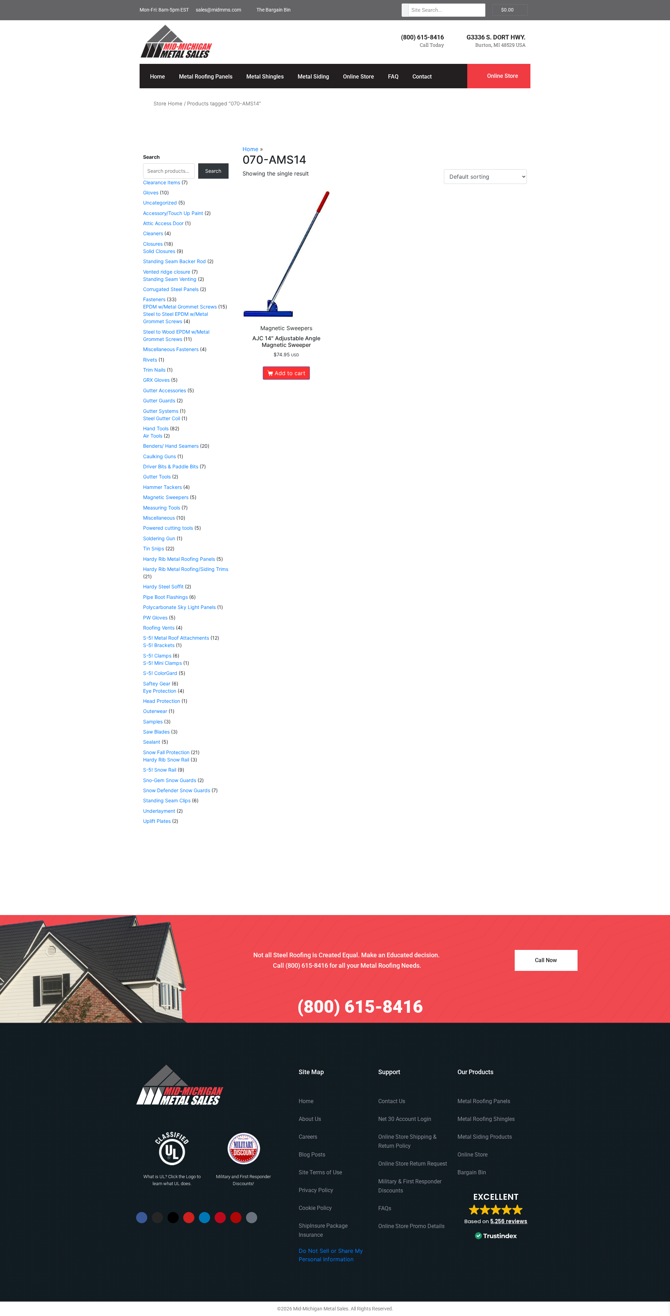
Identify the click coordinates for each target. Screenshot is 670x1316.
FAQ (393, 76)
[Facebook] (141, 1217)
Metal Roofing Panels (205, 76)
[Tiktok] (251, 1217)
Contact (422, 76)
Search (151, 157)
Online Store (358, 76)
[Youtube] (188, 1217)
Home (157, 76)
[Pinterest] (220, 1217)
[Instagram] (157, 1217)
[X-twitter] (173, 1217)
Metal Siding (313, 76)
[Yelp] (235, 1217)
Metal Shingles (265, 76)
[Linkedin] (204, 1217)
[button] (495, 1217)
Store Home (168, 104)
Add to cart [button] (290, 373)
